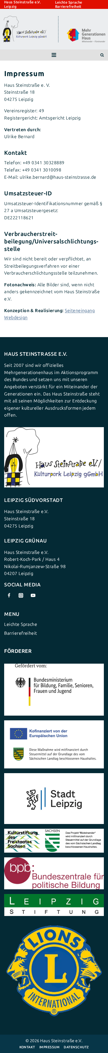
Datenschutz (76, 1047)
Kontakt (27, 1047)
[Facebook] (9, 595)
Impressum (49, 1047)
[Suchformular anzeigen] (102, 55)
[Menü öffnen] (54, 55)
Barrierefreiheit (68, 6)
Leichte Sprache (68, 2)
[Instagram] (21, 595)
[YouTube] (33, 595)
